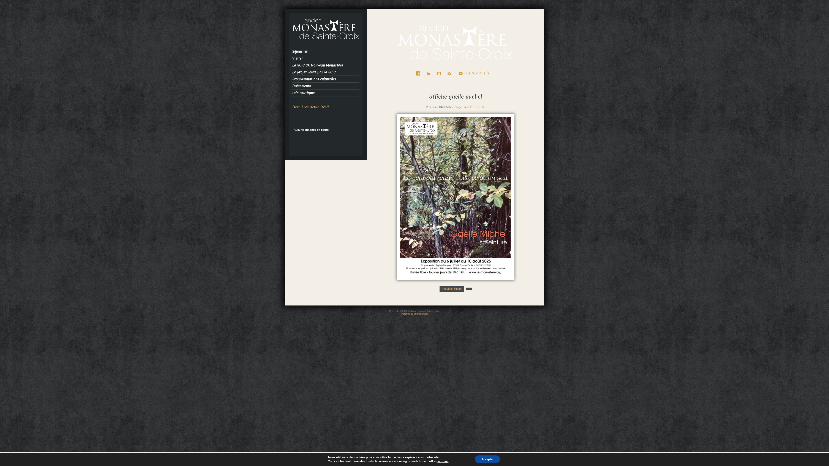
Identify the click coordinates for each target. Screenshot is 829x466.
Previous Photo (452, 288)
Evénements (301, 86)
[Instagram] (440, 70)
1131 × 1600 (477, 107)
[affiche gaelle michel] (455, 196)
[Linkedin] (429, 70)
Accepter (487, 459)
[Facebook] (419, 70)
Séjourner (300, 51)
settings (442, 461)
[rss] (450, 70)
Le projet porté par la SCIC (314, 72)
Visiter (297, 58)
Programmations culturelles (314, 79)
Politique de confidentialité (414, 313)
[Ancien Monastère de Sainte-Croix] (455, 41)
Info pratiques (303, 93)
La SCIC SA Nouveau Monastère (317, 65)
